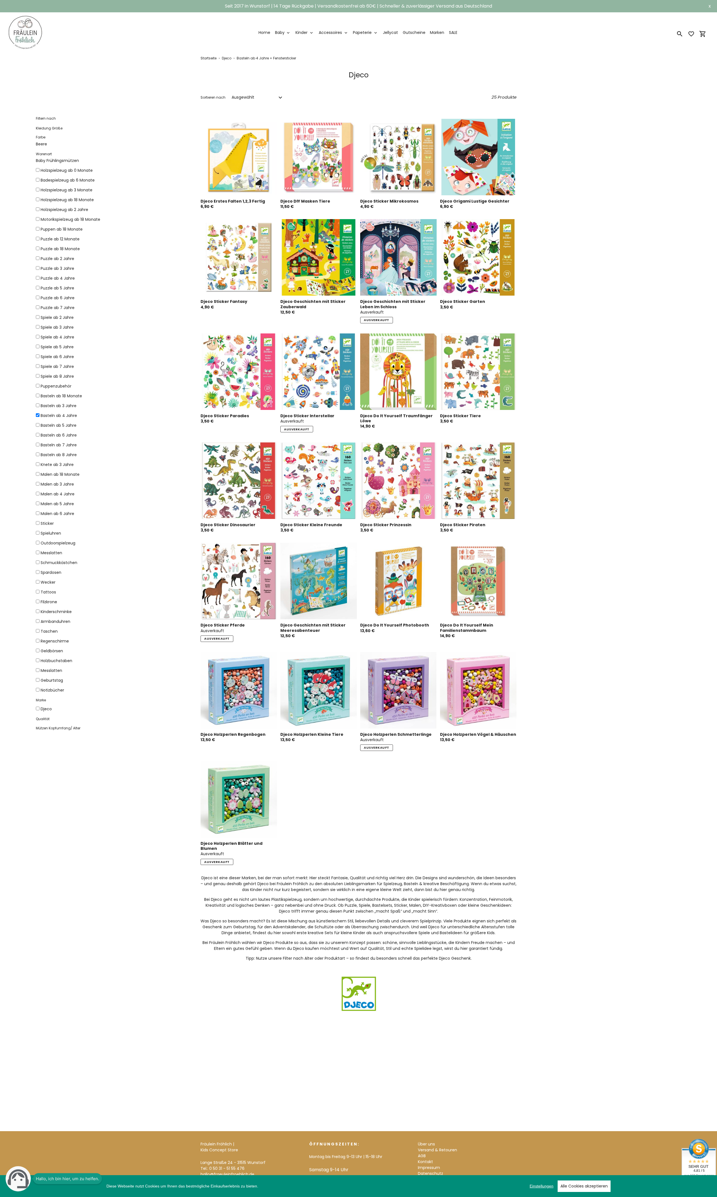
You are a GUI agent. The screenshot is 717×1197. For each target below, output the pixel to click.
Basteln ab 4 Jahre (59, 415)
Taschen (49, 631)
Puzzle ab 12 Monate (60, 239)
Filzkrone (49, 602)
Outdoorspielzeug (58, 543)
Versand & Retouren (437, 1150)
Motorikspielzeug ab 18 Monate (70, 219)
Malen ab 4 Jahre (58, 494)
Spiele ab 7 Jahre (57, 366)
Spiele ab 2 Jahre (57, 317)
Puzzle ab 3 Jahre (57, 268)
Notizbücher (52, 690)
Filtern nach (46, 118)
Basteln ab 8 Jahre (59, 455)
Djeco (226, 58)
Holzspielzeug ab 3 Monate (66, 190)
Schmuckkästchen (59, 562)
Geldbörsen (52, 651)
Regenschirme (55, 641)
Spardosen (51, 572)
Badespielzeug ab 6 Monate (68, 180)
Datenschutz (430, 1173)
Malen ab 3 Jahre (57, 484)
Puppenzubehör (56, 386)
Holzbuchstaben (56, 661)
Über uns (426, 1144)
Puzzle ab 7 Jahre (58, 307)
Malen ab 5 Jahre (57, 504)
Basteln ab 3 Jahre (58, 406)
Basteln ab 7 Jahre (59, 445)
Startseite (209, 58)
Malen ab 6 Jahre (57, 513)
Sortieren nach (213, 97)
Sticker (47, 523)
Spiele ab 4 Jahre (57, 337)
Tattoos (48, 592)
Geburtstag (52, 680)
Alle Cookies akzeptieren (584, 1186)
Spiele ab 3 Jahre (57, 327)
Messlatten (51, 553)
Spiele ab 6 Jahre (57, 356)
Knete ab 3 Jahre (57, 464)
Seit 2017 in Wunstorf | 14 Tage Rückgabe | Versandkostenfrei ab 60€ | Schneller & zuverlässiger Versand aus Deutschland (358, 6)
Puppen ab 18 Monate (62, 229)
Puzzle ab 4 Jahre (58, 278)
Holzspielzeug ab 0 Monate (67, 170)
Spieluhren (51, 533)
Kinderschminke (56, 611)
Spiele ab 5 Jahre (57, 347)
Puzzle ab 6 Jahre (58, 298)
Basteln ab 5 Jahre (58, 425)
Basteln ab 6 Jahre (59, 435)
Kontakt (425, 1161)
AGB (422, 1156)
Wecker (48, 582)
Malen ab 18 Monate (60, 474)
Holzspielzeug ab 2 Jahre (64, 209)
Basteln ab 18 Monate (61, 396)
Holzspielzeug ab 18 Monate (67, 200)
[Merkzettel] (691, 34)
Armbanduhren (55, 621)
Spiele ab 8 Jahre (57, 376)
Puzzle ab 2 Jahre (57, 258)
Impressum (429, 1167)
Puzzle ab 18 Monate (60, 249)
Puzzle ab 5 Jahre (57, 288)
